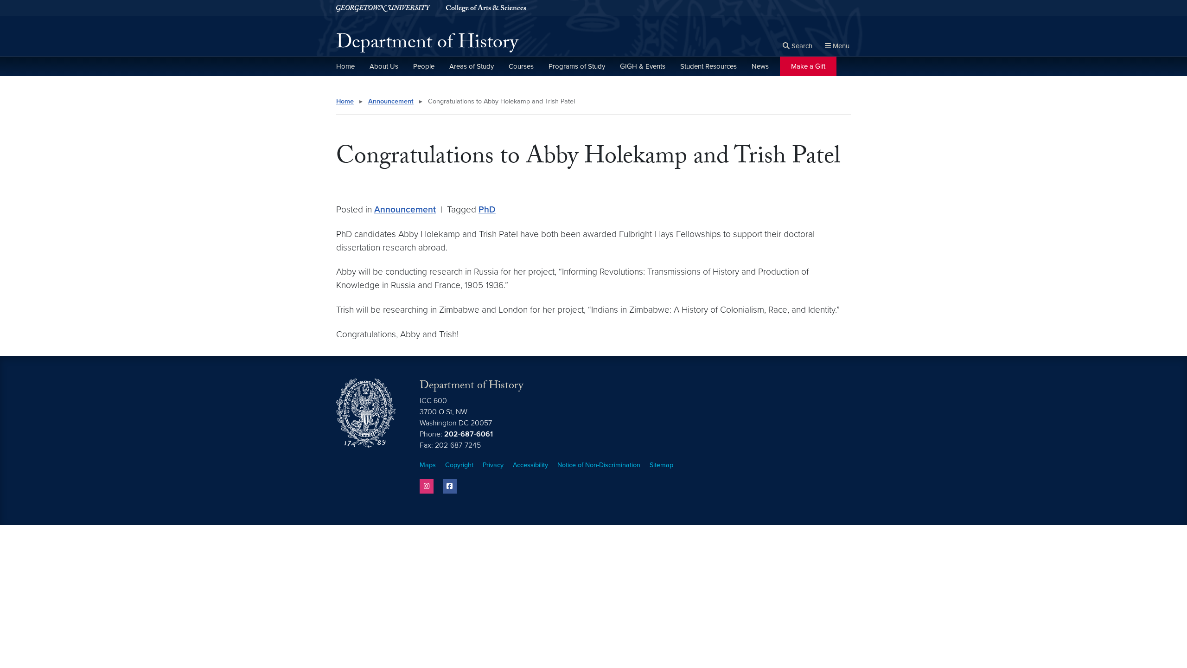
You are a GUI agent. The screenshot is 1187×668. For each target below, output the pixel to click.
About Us (384, 66)
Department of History (427, 44)
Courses (521, 66)
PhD (487, 209)
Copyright (459, 465)
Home (345, 66)
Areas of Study (471, 66)
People (423, 66)
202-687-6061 (468, 434)
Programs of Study (577, 66)
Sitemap (661, 465)
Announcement (391, 101)
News (760, 66)
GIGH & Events (642, 66)
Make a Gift (808, 66)
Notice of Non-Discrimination (598, 465)
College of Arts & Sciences (486, 9)
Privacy (493, 465)
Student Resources (708, 66)
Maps (428, 465)
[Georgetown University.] (383, 8)
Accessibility (530, 465)
